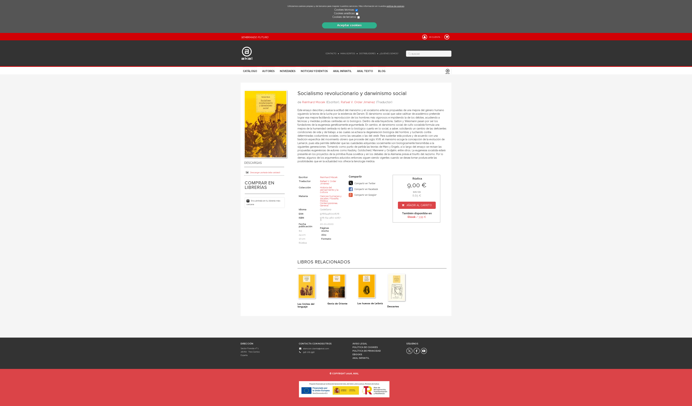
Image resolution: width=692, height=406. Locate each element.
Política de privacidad (366, 351)
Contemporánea (328, 203)
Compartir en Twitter (365, 183)
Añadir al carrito (419, 205)
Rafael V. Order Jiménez (358, 102)
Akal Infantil (342, 71)
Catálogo (250, 71)
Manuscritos (347, 53)
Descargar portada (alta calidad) (265, 172)
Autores (268, 71)
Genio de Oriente (337, 303)
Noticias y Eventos (314, 71)
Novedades (288, 71)
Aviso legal (359, 343)
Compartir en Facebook (366, 189)
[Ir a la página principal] (246, 52)
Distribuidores (367, 53)
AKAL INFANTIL (360, 358)
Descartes (393, 306)
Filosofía (334, 198)
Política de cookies (365, 347)
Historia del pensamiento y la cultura (329, 189)
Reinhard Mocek (313, 102)
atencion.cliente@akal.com (316, 348)
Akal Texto (365, 71)
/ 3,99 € (417, 217)
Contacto (331, 53)
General (324, 205)
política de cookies (395, 6)
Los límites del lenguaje (306, 305)
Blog (381, 71)
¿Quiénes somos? (389, 53)
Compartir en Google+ (365, 195)
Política (324, 200)
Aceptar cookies (349, 25)
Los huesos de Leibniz (370, 303)
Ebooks (357, 354)
